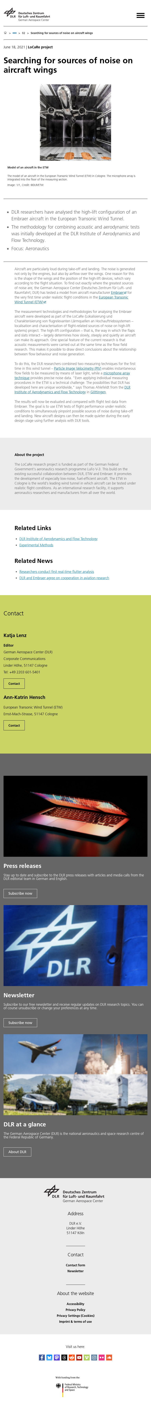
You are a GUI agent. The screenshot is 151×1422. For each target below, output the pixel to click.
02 (23, 33)
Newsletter (75, 1271)
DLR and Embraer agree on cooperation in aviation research (64, 578)
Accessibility (75, 1304)
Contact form (75, 1265)
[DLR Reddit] (72, 1359)
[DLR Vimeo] (87, 1359)
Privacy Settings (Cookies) (75, 1316)
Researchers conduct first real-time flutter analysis (56, 571)
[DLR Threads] (64, 1359)
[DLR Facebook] (42, 1359)
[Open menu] (140, 14)
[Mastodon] (57, 1359)
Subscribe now (20, 893)
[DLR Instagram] (94, 1359)
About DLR (17, 1152)
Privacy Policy (75, 1310)
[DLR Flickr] (102, 1359)
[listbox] (15, 32)
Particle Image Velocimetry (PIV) (77, 368)
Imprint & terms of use (75, 1321)
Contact (14, 683)
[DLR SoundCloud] (109, 1359)
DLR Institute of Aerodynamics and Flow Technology (72, 389)
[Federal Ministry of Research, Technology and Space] (75, 1401)
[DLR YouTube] (79, 1359)
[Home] (5, 33)
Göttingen (98, 392)
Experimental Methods (36, 545)
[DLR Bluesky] (49, 1359)
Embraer (117, 292)
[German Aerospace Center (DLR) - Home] (28, 14)
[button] (75, 139)
